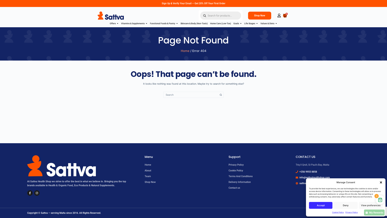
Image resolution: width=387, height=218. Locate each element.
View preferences (370, 205)
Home (185, 51)
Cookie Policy (338, 212)
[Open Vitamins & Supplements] (146, 23)
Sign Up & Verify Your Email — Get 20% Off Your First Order (193, 3)
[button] (380, 182)
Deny (346, 205)
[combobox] (190, 95)
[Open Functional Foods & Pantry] (177, 23)
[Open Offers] (118, 23)
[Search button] (221, 95)
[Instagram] (37, 193)
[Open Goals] (241, 23)
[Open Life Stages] (257, 23)
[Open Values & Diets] (276, 23)
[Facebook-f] (30, 193)
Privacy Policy (351, 212)
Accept (321, 205)
